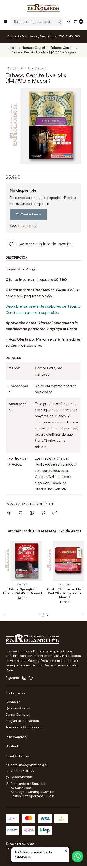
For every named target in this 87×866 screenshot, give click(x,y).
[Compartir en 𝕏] (21, 513)
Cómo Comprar (18, 714)
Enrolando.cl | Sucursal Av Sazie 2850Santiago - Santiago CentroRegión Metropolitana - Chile (33, 790)
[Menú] (5, 21)
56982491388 (21, 777)
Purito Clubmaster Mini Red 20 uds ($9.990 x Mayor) (65, 593)
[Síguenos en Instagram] (24, 677)
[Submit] (59, 21)
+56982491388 (22, 771)
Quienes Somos (18, 708)
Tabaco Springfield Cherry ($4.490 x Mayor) (22, 591)
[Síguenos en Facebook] (31, 677)
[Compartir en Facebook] (9, 513)
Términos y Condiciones (24, 727)
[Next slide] (82, 615)
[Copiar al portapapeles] (54, 513)
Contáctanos (30, 214)
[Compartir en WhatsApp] (32, 513)
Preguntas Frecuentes (22, 721)
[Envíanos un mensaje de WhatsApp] (77, 856)
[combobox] (37, 21)
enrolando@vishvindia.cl (29, 765)
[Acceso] (68, 21)
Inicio (13, 47)
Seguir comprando (24, 225)
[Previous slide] (4, 615)
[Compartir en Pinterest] (43, 513)
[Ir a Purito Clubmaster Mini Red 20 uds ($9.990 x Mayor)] (64, 561)
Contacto (13, 702)
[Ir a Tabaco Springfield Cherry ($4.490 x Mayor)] (22, 561)
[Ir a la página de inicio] (44, 8)
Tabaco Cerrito (62, 47)
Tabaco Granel (34, 47)
